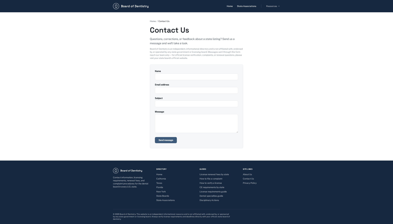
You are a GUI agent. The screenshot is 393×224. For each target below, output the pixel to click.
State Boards (162, 196)
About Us (247, 174)
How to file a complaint (211, 178)
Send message (166, 140)
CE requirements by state (212, 187)
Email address (162, 84)
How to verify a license (211, 183)
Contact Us (248, 178)
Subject (159, 98)
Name (158, 71)
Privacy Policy (250, 183)
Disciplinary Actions (209, 200)
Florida (159, 187)
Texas (159, 183)
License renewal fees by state (214, 174)
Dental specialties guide (211, 196)
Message (159, 111)
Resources (271, 6)
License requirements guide (213, 191)
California (161, 178)
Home (230, 6)
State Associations (246, 6)
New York (161, 191)
